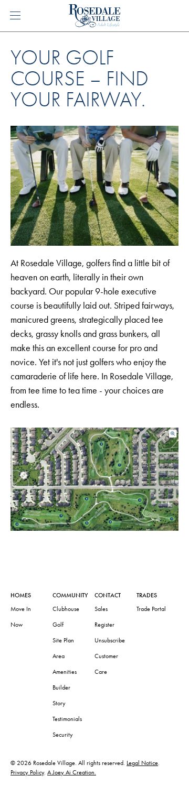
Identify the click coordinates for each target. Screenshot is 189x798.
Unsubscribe (109, 640)
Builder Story (61, 695)
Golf (58, 624)
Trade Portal (151, 609)
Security (62, 734)
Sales (101, 609)
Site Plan (63, 640)
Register (104, 624)
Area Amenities (64, 663)
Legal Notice (142, 763)
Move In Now (20, 616)
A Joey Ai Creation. (71, 772)
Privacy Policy (27, 772)
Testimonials (67, 719)
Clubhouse (65, 609)
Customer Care (106, 663)
